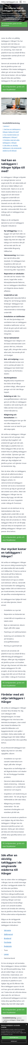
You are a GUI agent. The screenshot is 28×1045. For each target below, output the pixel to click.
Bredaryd (7, 938)
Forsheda (7, 942)
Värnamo (7, 930)
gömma (6, 126)
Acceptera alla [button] (14, 1037)
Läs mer (11, 1034)
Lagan (6, 954)
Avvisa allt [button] (14, 1041)
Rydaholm (8, 946)
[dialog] (14, 1034)
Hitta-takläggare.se (9, 2)
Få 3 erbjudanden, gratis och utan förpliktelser (12, 24)
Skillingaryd (8, 934)
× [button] (26, 1024)
